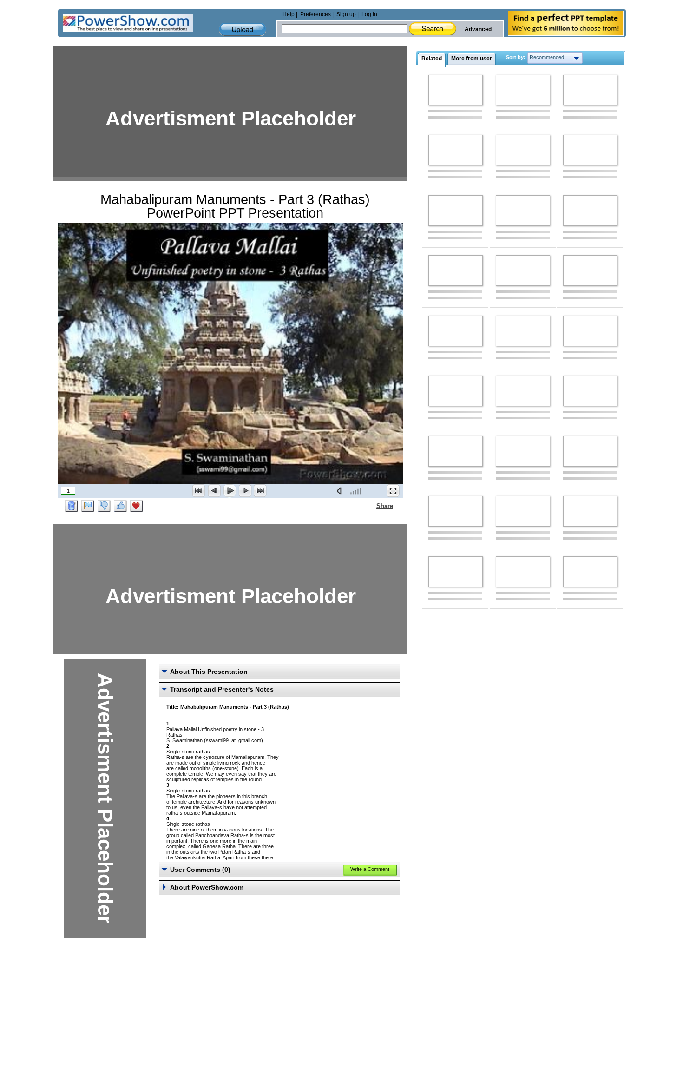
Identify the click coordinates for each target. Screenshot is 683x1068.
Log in (369, 14)
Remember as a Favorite (136, 506)
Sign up (346, 14)
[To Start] (199, 491)
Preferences (315, 14)
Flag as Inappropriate (87, 506)
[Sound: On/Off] (341, 491)
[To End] (260, 491)
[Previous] (214, 491)
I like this (120, 506)
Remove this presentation (71, 506)
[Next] (245, 491)
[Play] (229, 491)
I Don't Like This (104, 506)
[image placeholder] (455, 90)
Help (288, 14)
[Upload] (242, 29)
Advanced (478, 29)
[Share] (370, 505)
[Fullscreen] (393, 491)
